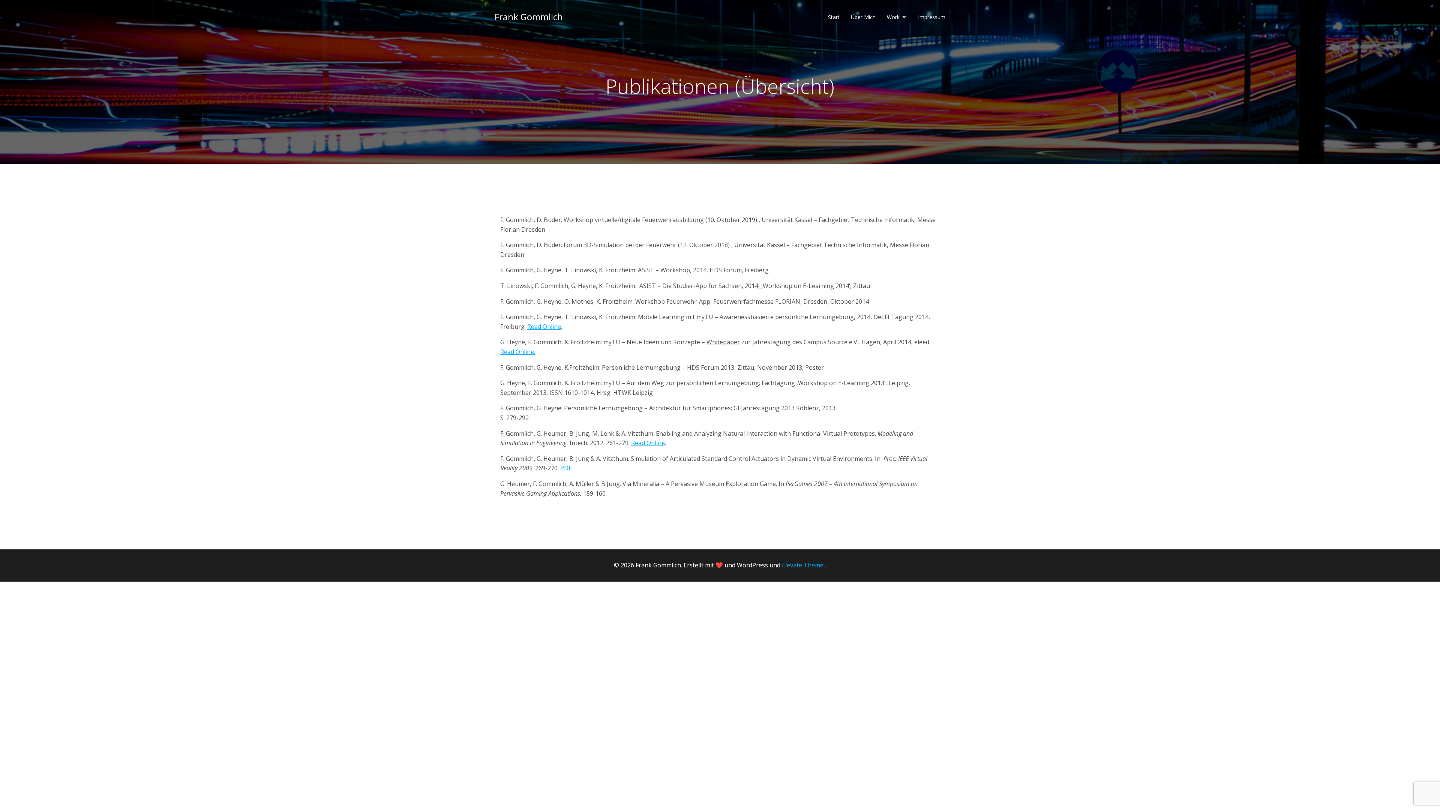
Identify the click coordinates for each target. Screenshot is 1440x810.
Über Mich (863, 17)
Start (834, 17)
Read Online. (517, 352)
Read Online (544, 326)
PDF (566, 468)
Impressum (931, 17)
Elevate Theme (803, 565)
